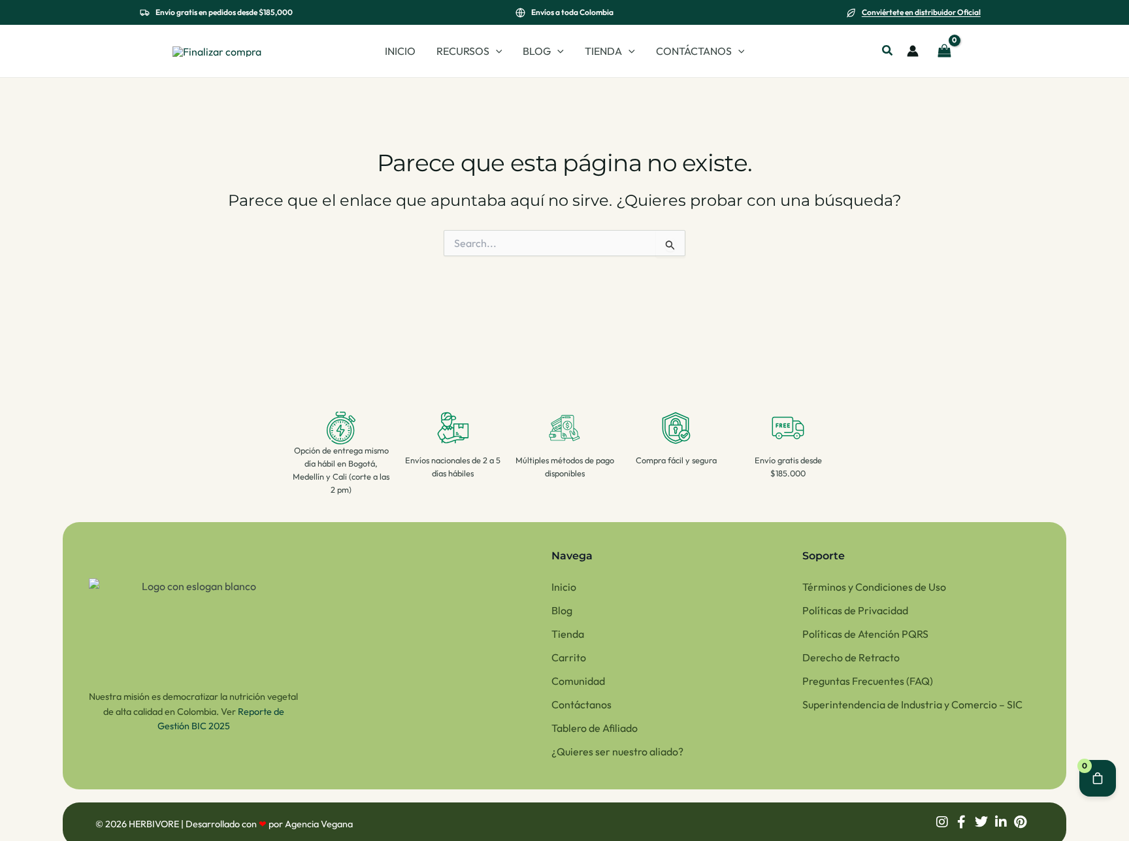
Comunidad (578, 680)
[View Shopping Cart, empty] (944, 51)
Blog (561, 610)
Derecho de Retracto (851, 657)
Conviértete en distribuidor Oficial (921, 12)
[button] (495, 51)
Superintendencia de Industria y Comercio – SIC (912, 704)
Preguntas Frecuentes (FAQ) (867, 680)
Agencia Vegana (319, 824)
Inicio (563, 586)
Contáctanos (581, 704)
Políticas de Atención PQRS (865, 633)
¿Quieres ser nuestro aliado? (617, 751)
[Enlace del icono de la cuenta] (913, 51)
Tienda (567, 633)
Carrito (568, 657)
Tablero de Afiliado (594, 727)
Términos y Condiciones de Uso (874, 586)
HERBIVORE (155, 824)
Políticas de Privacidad (855, 610)
